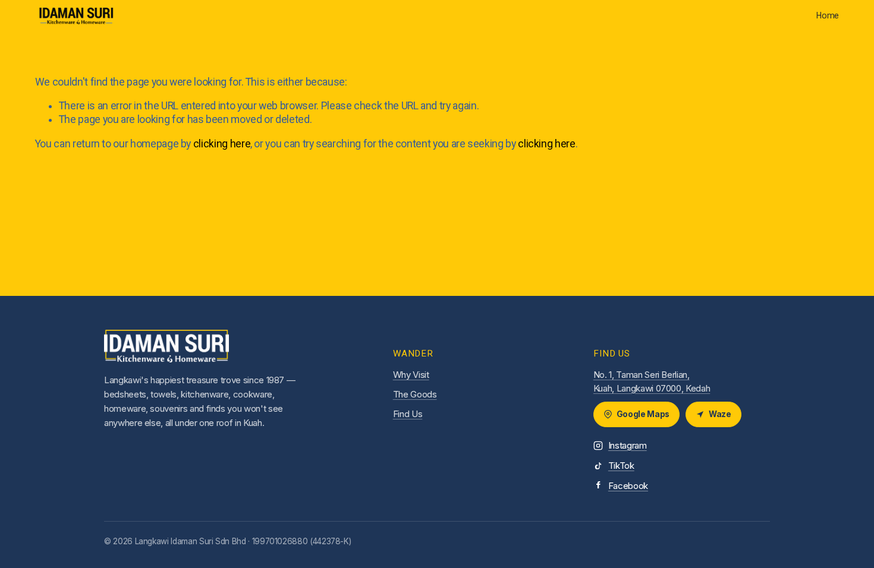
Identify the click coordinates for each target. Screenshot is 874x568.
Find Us (408, 413)
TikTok (621, 465)
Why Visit (411, 374)
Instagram (627, 445)
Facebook (628, 485)
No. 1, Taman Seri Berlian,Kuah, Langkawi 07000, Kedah (651, 381)
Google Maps (643, 414)
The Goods (415, 394)
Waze (720, 414)
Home (827, 15)
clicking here (221, 144)
